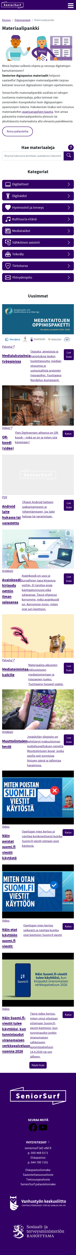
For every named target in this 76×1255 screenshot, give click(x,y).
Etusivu (6, 20)
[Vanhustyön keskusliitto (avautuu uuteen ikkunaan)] (38, 1203)
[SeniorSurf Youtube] (43, 1131)
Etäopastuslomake (38, 1170)
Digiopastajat (22, 20)
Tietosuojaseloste (38, 1180)
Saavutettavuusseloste (38, 1175)
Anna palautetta (17, 131)
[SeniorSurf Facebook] (33, 1131)
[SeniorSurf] (12, 4)
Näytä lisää (38, 1065)
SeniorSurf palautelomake (38, 1184)
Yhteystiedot (36, 1142)
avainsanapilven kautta (37, 112)
